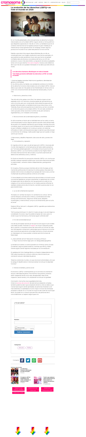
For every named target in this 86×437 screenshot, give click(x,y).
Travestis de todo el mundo (18, 389)
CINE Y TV (46, 2)
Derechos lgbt (47, 390)
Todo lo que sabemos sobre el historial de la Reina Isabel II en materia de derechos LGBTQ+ (49, 380)
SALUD (63, 2)
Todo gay (33, 390)
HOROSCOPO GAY (55, 2)
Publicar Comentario (23, 332)
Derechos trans (18, 392)
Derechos (47, 388)
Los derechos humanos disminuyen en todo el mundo (25, 370)
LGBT (35, 2)
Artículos (21, 347)
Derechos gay (32, 388)
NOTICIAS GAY (29, 2)
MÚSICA (41, 2)
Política (29, 347)
